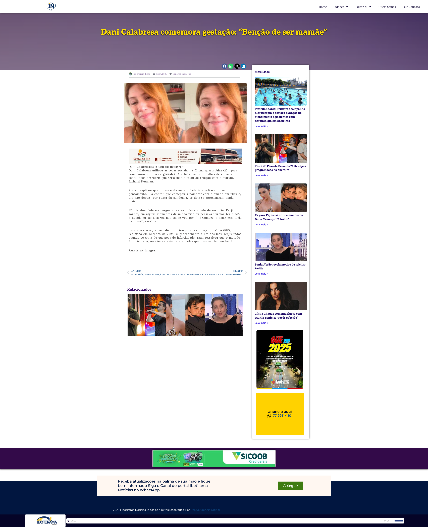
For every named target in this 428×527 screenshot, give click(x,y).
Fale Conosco (411, 7)
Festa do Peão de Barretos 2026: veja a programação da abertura (280, 168)
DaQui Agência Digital (205, 509)
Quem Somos (387, 7)
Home (323, 7)
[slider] (399, 520)
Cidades (339, 7)
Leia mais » (261, 126)
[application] (235, 520)
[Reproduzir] (68, 521)
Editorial (361, 7)
